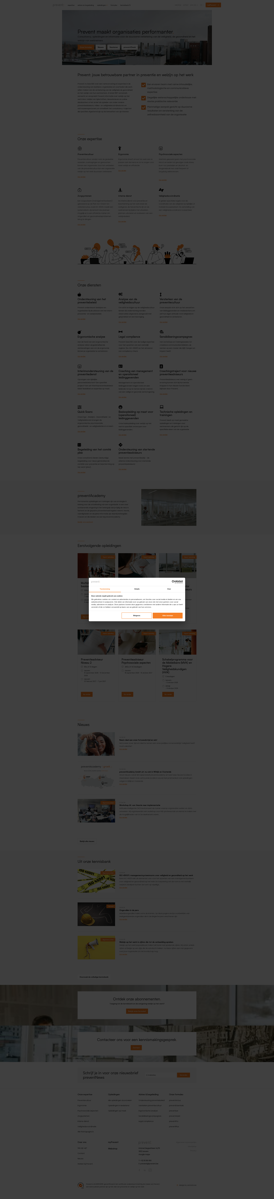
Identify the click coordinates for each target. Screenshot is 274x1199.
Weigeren (136, 615)
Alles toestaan (167, 615)
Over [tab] (169, 589)
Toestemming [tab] (105, 589)
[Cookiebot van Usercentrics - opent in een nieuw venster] (173, 581)
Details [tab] (137, 589)
